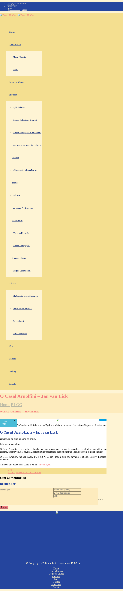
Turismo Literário (21, 233)
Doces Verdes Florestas (22, 309)
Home (12, 32)
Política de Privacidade (55, 563)
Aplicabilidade (19, 107)
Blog (11, 346)
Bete (10, 469)
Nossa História (19, 57)
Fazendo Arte (19, 321)
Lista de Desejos (12, 5)
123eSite (76, 563)
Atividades (56, 584)
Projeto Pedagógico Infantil (25, 120)
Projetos (13, 95)
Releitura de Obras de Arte (28, 472)
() (24, 10)
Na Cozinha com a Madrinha (25, 296)
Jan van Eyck (44, 464)
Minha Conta (12, 6)
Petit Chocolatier (20, 334)
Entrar (10, 8)
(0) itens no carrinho (14, 10)
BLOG (16, 404)
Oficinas (12, 283)
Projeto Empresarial (21, 271)
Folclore (16, 195)
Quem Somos (15, 44)
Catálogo (13, 371)
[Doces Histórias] (17, 15)
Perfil (15, 70)
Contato (12, 384)
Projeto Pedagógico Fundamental (27, 133)
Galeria (12, 359)
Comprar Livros (16, 82)
